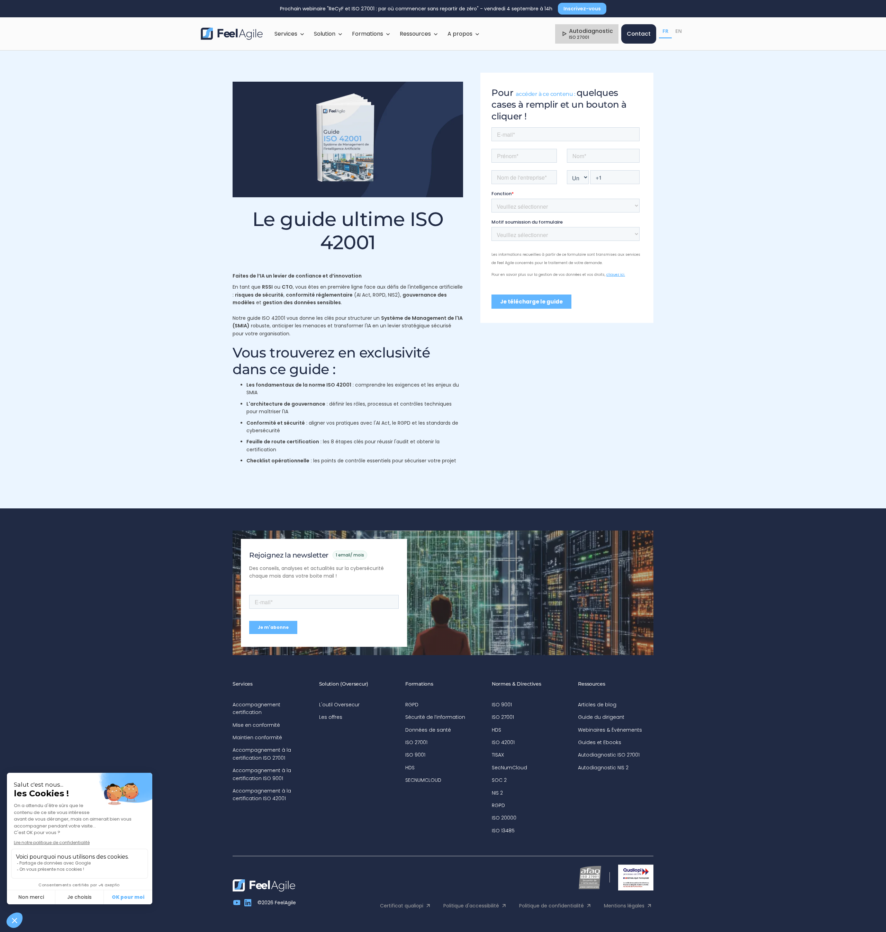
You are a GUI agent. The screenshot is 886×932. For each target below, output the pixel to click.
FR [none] (665, 31)
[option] (678, 32)
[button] (289, 34)
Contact (639, 34)
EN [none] (678, 31)
